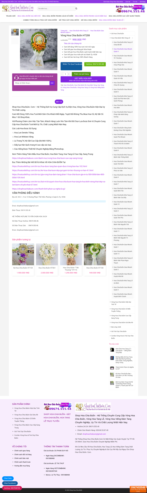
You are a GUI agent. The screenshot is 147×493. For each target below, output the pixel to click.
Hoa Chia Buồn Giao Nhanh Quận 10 (123, 203)
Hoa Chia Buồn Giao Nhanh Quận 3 (123, 288)
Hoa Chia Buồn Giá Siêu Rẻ (29, 16)
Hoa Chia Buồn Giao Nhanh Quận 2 (123, 268)
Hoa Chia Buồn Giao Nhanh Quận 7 (123, 122)
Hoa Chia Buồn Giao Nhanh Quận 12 (123, 252)
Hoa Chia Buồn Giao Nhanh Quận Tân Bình (123, 163)
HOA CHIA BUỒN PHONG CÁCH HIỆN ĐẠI (91, 16)
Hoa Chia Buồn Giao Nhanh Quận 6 (123, 91)
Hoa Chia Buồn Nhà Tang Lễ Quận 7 (123, 183)
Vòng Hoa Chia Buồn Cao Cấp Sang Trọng (121, 317)
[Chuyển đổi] (132, 38)
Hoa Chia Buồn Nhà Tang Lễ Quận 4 (123, 210)
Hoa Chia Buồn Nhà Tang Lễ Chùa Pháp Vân (123, 64)
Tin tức (135, 1)
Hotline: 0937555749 (12, 488)
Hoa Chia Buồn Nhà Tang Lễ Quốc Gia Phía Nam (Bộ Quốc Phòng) (123, 98)
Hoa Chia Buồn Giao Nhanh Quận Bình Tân (123, 190)
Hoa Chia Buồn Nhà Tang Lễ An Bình (123, 282)
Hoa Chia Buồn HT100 (94, 268)
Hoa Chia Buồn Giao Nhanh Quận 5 (123, 70)
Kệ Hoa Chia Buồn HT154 (23, 268)
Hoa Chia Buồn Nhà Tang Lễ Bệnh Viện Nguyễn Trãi (123, 223)
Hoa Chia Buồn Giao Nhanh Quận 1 (123, 246)
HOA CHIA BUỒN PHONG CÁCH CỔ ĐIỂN (57, 16)
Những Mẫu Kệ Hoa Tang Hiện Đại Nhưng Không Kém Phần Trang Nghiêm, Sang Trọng (124, 359)
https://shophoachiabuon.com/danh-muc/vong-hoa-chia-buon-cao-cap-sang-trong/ (47, 158)
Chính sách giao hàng (22, 451)
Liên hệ (127, 1)
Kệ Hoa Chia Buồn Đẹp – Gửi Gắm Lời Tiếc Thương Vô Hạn (124, 375)
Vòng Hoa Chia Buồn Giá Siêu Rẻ (122, 322)
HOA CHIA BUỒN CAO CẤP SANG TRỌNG (124, 16)
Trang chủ (11, 16)
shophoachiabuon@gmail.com (94, 434)
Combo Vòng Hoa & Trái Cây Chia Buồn (40, 20)
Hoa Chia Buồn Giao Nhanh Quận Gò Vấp (123, 77)
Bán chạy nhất (116, 327)
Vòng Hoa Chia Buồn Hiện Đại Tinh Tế (121, 303)
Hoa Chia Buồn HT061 (47, 268)
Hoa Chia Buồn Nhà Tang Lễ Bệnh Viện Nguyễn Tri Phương (123, 238)
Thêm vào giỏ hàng (81, 74)
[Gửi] (76, 8)
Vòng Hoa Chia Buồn (70, 87)
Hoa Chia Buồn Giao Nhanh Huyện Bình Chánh (123, 295)
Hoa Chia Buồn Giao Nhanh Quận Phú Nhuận (123, 136)
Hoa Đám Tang (92, 85)
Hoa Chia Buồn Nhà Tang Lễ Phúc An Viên (123, 169)
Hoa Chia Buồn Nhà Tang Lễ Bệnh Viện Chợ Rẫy (123, 196)
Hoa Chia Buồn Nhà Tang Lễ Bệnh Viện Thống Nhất (123, 156)
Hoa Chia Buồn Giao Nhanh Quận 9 (123, 176)
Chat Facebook (10, 483)
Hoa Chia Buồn (69, 85)
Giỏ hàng (142, 1)
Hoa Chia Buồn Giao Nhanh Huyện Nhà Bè (123, 275)
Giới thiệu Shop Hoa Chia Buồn (113, 1)
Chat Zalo (8, 478)
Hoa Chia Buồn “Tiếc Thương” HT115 (71, 269)
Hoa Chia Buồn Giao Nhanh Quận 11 (123, 230)
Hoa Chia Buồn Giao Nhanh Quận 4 (123, 50)
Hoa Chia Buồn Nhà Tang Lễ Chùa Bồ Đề (123, 43)
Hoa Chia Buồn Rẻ (80, 85)
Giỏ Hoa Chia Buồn (89, 20)
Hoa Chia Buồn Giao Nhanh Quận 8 (123, 149)
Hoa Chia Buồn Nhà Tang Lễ (111, 20)
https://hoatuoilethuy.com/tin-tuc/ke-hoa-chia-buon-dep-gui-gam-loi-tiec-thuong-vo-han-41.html (52, 170)
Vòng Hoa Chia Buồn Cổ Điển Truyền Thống (121, 310)
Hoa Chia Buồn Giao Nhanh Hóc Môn (123, 106)
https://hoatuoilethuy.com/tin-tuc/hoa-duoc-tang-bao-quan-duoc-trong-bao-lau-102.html (49, 166)
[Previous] (23, 49)
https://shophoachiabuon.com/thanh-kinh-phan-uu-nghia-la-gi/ (38, 189)
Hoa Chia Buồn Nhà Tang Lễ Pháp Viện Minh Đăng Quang (123, 114)
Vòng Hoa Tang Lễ (83, 87)
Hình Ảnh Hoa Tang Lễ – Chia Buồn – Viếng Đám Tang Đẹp (124, 350)
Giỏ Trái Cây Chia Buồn (69, 20)
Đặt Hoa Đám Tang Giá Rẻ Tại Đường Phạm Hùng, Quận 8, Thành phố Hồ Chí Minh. (124, 384)
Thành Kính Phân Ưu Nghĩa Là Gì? (125, 368)
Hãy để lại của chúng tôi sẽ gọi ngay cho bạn (36, 77)
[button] (23, 67)
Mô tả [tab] (59, 102)
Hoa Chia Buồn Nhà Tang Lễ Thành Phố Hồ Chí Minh (123, 142)
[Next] (54, 49)
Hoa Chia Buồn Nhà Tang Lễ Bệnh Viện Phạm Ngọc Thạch (123, 260)
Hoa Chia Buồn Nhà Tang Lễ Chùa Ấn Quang (123, 84)
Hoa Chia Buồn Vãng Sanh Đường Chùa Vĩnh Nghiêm (122, 129)
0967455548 (138, 489)
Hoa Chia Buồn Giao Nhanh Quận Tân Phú (123, 216)
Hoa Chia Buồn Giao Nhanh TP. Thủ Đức (123, 57)
